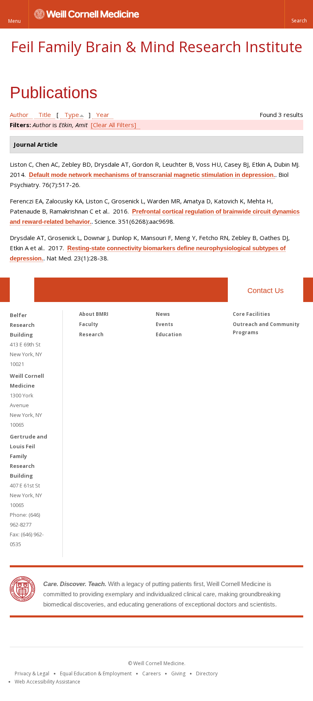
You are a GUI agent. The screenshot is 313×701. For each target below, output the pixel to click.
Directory (207, 673)
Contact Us (265, 291)
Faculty (88, 324)
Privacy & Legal (32, 673)
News (163, 314)
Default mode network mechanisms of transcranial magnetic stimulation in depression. (152, 174)
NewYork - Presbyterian (224, 634)
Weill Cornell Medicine (97, 634)
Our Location (22, 290)
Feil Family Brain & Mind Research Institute (156, 47)
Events (164, 324)
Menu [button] (14, 21)
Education (169, 334)
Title (44, 114)
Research (91, 334)
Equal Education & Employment (96, 673)
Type (71, 114)
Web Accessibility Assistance (47, 681)
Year (102, 114)
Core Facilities (251, 314)
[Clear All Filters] (113, 125)
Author (19, 114)
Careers (151, 673)
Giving (178, 673)
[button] (298, 14)
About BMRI (93, 314)
